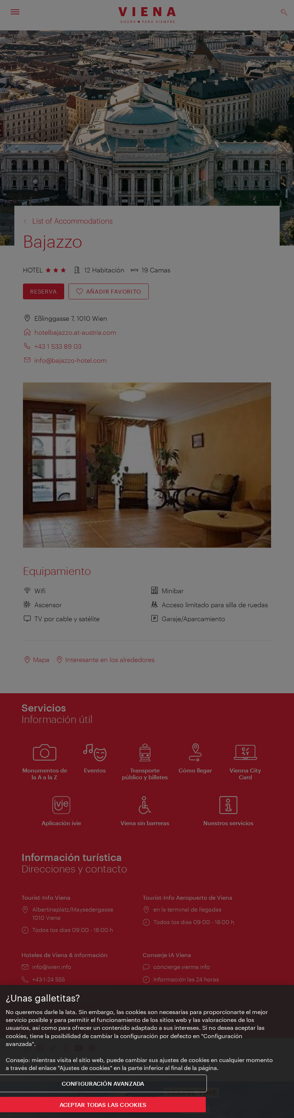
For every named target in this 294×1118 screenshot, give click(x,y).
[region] (147, 1051)
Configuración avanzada (103, 1083)
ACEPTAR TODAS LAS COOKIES (103, 1104)
